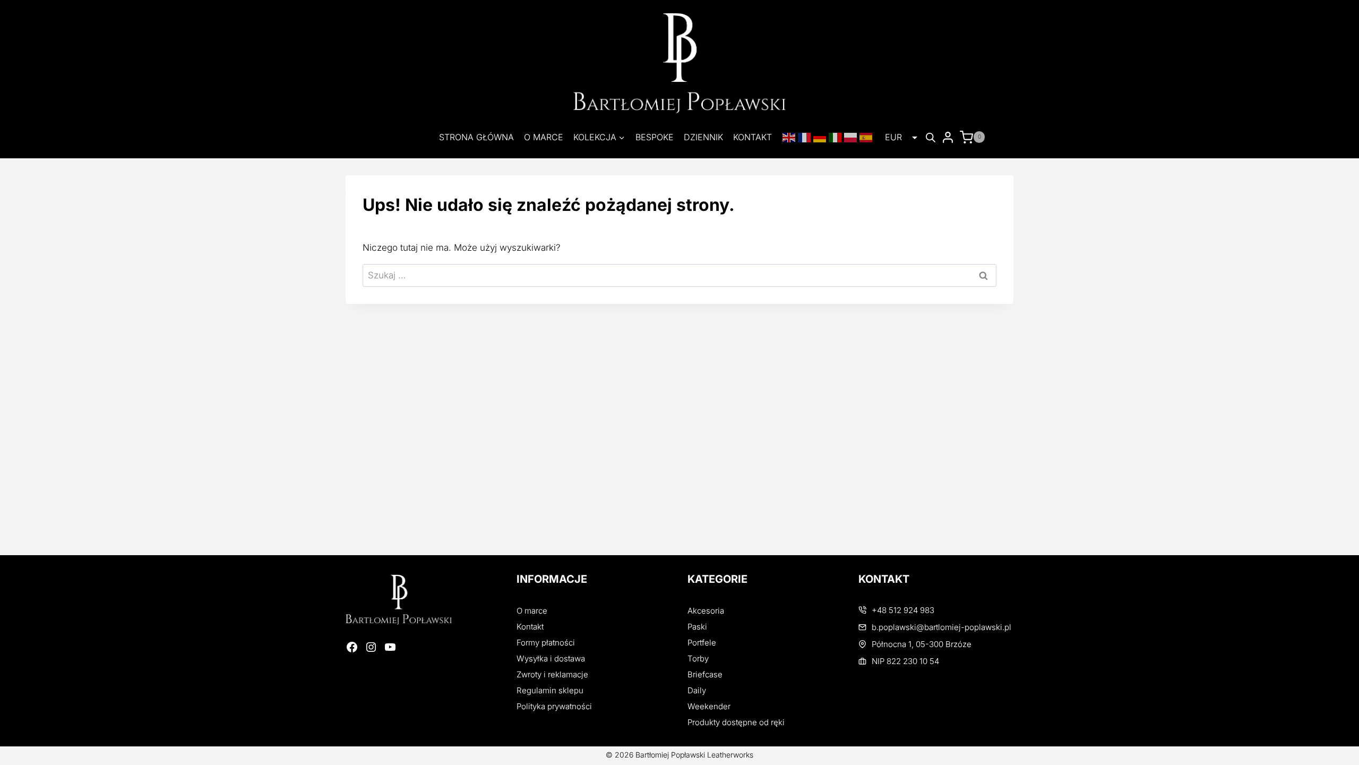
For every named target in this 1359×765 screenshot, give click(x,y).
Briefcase (704, 674)
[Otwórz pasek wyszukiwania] (930, 137)
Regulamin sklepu (550, 690)
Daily (696, 690)
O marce (543, 137)
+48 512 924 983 (903, 610)
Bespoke (654, 137)
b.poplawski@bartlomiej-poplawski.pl (941, 627)
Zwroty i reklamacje (552, 674)
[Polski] (851, 137)
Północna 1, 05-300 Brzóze (921, 644)
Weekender (708, 706)
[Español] (867, 137)
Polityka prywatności (554, 706)
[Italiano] (836, 137)
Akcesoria (705, 611)
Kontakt (752, 137)
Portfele (701, 643)
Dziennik (703, 137)
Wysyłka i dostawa (551, 658)
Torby (698, 658)
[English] (790, 137)
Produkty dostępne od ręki (736, 722)
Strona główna (476, 137)
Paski (697, 627)
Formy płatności (546, 643)
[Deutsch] (821, 137)
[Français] (805, 137)
